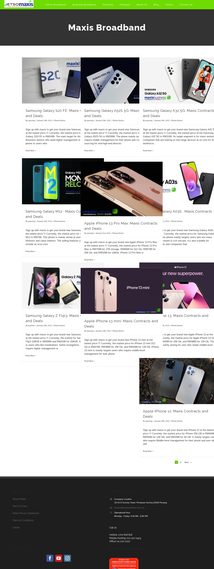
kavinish (31, 326)
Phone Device (59, 121)
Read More (30, 151)
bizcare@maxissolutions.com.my (129, 507)
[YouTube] (58, 558)
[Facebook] (49, 558)
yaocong (31, 121)
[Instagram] (67, 558)
